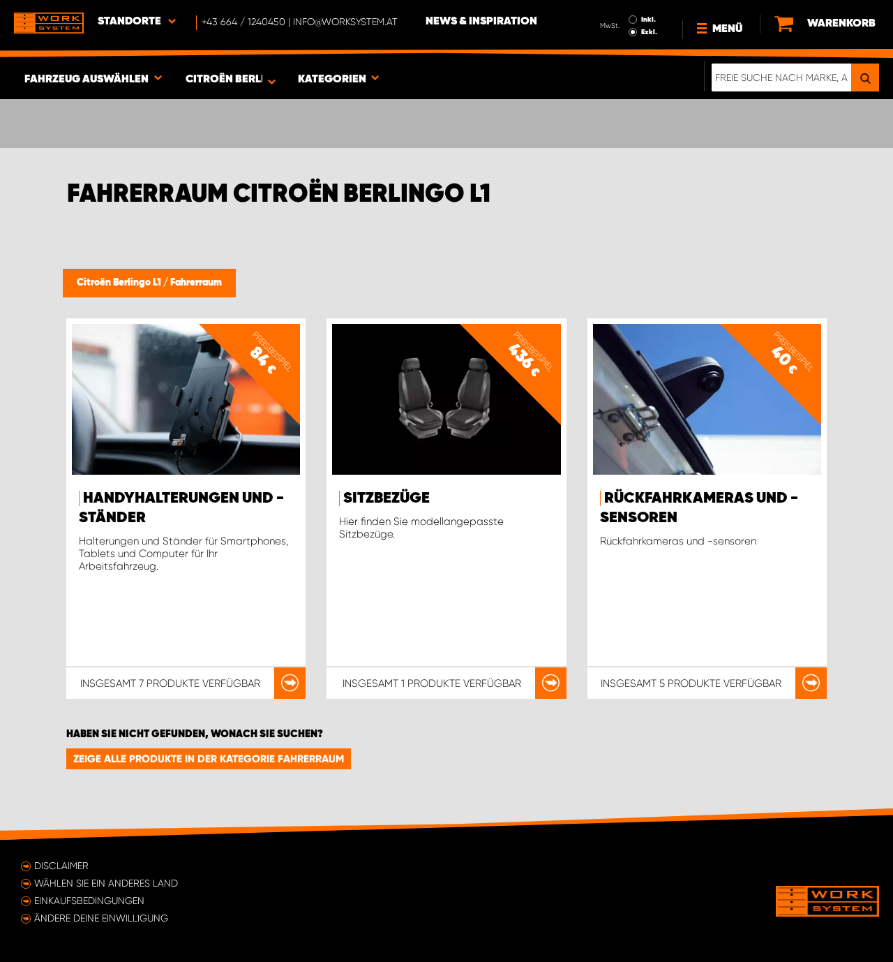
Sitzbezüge (386, 498)
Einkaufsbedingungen (89, 900)
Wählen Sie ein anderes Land (106, 883)
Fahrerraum (196, 283)
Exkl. (649, 32)
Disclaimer (61, 865)
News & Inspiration (481, 21)
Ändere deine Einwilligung (101, 918)
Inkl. (648, 19)
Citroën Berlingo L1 (120, 283)
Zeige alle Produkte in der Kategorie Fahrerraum (208, 759)
